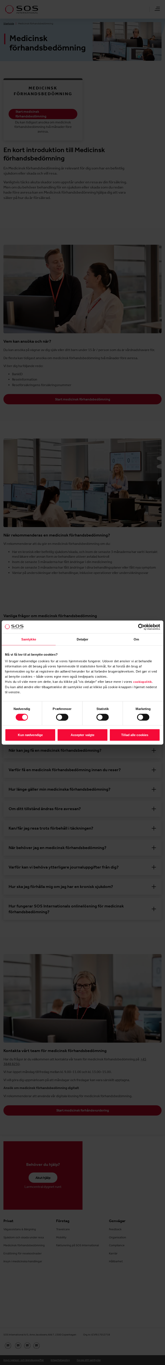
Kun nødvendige (30, 735)
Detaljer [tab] (83, 639)
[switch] (62, 717)
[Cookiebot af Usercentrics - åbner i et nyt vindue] (141, 627)
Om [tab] (136, 639)
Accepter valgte (83, 735)
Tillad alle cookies (134, 735)
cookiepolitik (142, 681)
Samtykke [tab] (28, 639)
